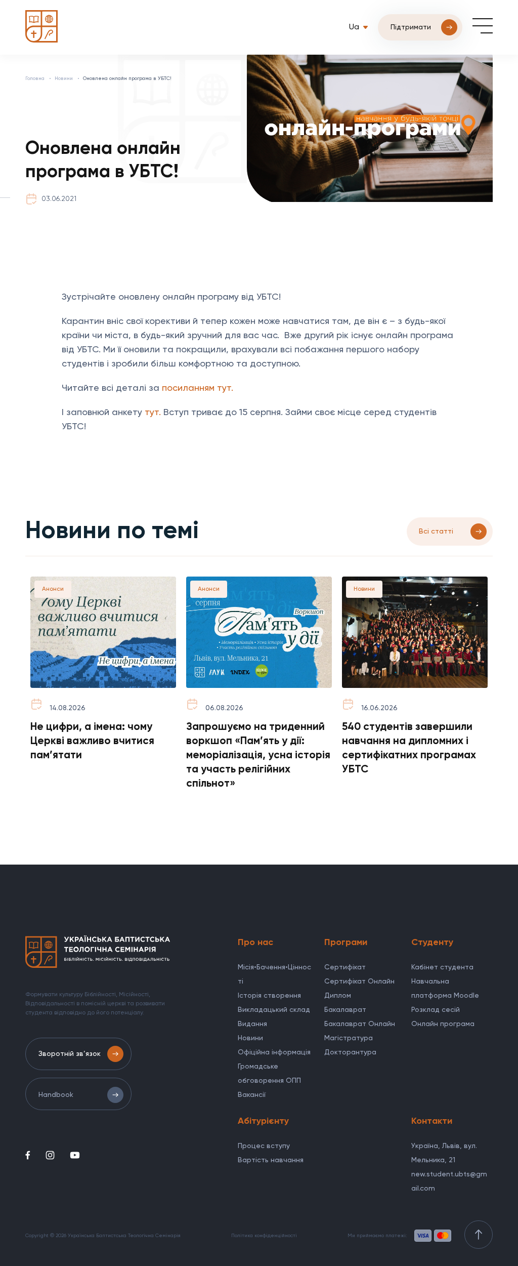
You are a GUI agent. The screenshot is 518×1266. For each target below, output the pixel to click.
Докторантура (350, 1052)
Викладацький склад (274, 1009)
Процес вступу (264, 1146)
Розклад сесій (435, 1009)
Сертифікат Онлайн (359, 981)
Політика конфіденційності (264, 1235)
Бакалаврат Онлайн (359, 1024)
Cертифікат (345, 967)
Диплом (337, 995)
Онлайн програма (442, 1024)
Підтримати (411, 27)
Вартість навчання (271, 1160)
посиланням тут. (197, 388)
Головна (35, 78)
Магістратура (348, 1038)
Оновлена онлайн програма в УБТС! (127, 78)
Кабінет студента (442, 967)
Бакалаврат (345, 1009)
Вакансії (252, 1094)
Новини (64, 78)
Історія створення (269, 995)
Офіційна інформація (274, 1052)
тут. (153, 412)
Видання (252, 1024)
